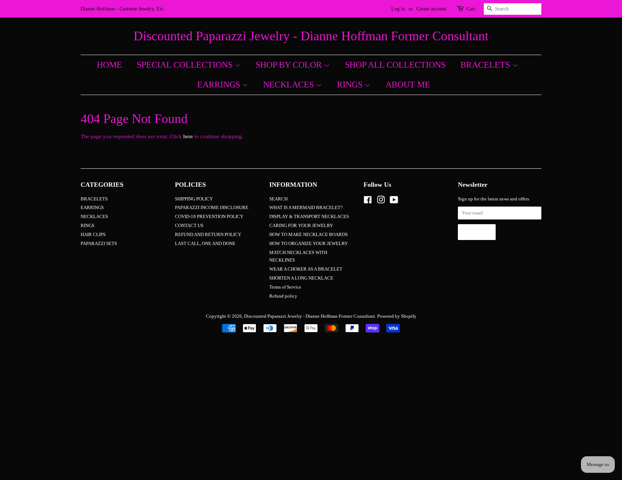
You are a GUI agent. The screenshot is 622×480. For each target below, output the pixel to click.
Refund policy (283, 296)
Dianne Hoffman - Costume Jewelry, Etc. (123, 9)
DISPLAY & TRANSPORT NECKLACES (309, 216)
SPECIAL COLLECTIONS (186, 64)
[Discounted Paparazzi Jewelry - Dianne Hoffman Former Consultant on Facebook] (368, 201)
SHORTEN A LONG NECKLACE (301, 278)
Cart (470, 9)
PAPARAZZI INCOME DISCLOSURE (211, 207)
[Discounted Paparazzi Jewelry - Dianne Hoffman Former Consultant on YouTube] (394, 201)
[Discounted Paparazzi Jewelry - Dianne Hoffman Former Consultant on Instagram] (381, 201)
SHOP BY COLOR (290, 64)
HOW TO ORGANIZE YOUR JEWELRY (308, 243)
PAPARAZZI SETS (99, 243)
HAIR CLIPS (93, 234)
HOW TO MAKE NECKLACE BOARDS (308, 234)
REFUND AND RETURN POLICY (208, 234)
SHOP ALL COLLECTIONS (395, 64)
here (188, 136)
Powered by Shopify (396, 316)
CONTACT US (189, 225)
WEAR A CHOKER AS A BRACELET (305, 269)
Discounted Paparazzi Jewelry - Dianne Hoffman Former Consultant (311, 36)
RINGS (351, 84)
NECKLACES (289, 84)
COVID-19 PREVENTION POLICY (209, 216)
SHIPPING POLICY (194, 198)
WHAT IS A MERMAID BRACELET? (306, 207)
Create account (431, 9)
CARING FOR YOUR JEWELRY (301, 225)
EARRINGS (219, 84)
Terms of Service (285, 287)
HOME (109, 64)
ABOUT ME (408, 84)
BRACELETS (486, 64)
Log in (398, 9)
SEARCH (278, 198)
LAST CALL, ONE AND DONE (205, 243)
